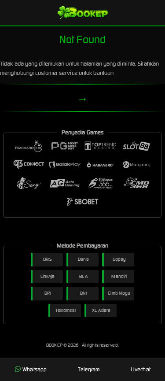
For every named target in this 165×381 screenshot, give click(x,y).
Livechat (140, 369)
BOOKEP (54, 345)
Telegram (89, 369)
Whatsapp (34, 369)
